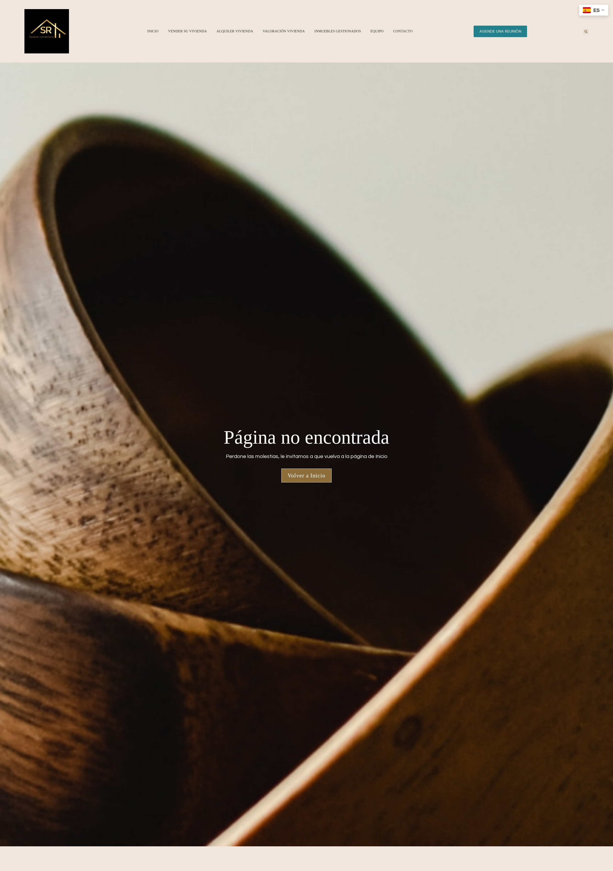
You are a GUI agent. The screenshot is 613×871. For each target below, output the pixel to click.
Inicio (153, 31)
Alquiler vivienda (234, 31)
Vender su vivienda (187, 31)
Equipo (377, 31)
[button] (586, 31)
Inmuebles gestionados (337, 31)
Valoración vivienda (284, 31)
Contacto (403, 31)
